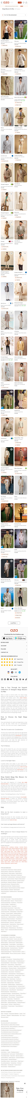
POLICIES (3, 649)
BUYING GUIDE (5, 642)
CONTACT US (4, 652)
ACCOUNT (3, 645)
